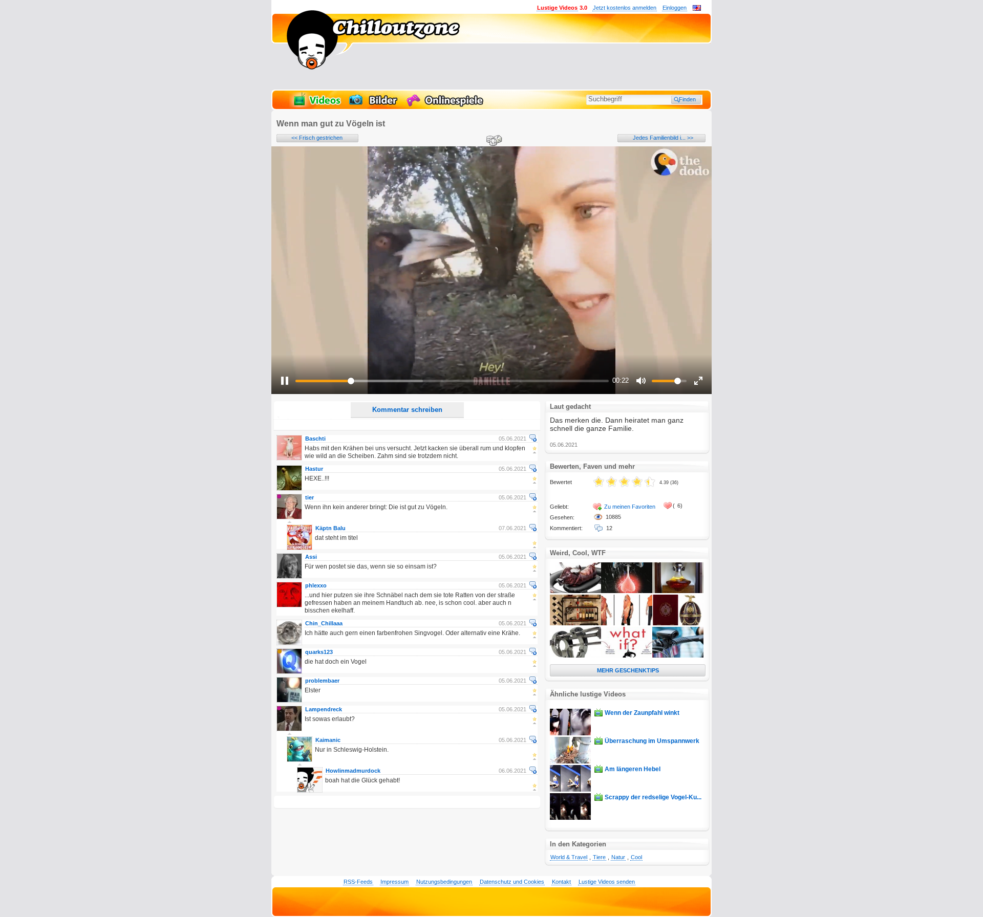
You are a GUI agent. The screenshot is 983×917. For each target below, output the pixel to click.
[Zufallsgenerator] (492, 141)
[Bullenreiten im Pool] (575, 591)
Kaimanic (327, 740)
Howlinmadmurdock (353, 771)
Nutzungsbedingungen (444, 882)
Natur (618, 857)
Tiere (599, 857)
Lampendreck (323, 709)
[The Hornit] (677, 655)
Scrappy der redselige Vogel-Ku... (653, 797)
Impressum (394, 882)
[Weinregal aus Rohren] (575, 623)
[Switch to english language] (696, 9)
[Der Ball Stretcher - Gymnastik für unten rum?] (575, 655)
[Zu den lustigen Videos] (316, 105)
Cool (636, 857)
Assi (311, 557)
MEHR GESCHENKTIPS (628, 670)
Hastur (314, 469)
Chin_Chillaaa (324, 623)
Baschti (315, 438)
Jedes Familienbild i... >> (663, 138)
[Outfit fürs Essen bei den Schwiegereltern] (626, 623)
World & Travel (568, 857)
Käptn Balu (330, 528)
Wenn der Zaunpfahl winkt (642, 712)
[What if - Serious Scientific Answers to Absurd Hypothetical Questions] (626, 655)
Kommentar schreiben (407, 409)
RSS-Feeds (358, 882)
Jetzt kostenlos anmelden (624, 8)
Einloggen (675, 8)
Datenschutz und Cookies (512, 882)
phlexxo (316, 585)
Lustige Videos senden (607, 882)
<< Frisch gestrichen (317, 138)
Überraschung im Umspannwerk (652, 741)
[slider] (452, 381)
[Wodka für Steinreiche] (677, 623)
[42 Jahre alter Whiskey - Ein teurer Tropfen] (677, 591)
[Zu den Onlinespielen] (446, 105)
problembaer (322, 681)
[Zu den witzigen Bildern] (374, 105)
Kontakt (561, 882)
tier (309, 497)
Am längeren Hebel (632, 769)
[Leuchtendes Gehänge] (626, 591)
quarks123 (319, 652)
